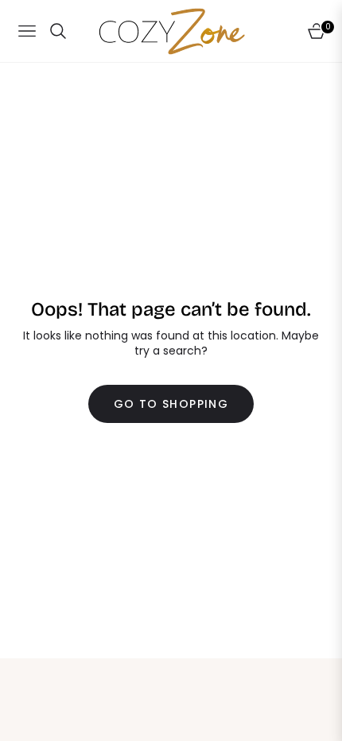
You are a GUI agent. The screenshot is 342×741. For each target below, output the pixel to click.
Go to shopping (171, 404)
